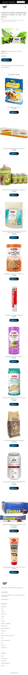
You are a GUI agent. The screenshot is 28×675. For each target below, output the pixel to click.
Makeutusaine (4, 626)
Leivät (2, 618)
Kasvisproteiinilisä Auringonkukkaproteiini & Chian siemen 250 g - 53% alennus (14, 232)
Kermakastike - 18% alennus (14, 107)
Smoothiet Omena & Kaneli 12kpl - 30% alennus (14, 189)
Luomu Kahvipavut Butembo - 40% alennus (14, 440)
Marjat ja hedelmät (5, 628)
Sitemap (3, 665)
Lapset (2, 616)
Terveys (3, 645)
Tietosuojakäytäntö (5, 663)
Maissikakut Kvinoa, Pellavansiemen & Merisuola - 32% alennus (14, 398)
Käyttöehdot (4, 660)
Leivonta (3, 621)
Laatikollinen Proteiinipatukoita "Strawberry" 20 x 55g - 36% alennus (14, 525)
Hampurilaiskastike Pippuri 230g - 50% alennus (14, 567)
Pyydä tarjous (21, 1)
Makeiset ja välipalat (5, 623)
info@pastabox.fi (5, 599)
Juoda (2, 611)
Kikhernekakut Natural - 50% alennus (14, 356)
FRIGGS (20, 51)
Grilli (2, 609)
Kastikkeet (3, 614)
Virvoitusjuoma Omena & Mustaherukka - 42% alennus (14, 482)
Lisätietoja (6, 60)
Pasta (2, 638)
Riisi (2, 642)
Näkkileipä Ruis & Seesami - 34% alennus (14, 273)
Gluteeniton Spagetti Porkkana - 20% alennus (14, 148)
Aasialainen (3, 606)
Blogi (2, 656)
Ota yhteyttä (4, 658)
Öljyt (2, 633)
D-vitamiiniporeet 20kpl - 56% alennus (14, 315)
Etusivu (2, 18)
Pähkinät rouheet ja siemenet (7, 635)
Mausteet (3, 630)
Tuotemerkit (9, 51)
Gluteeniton (15, 51)
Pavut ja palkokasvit (5, 640)
